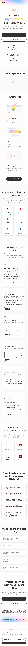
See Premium (14, 40)
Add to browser (8, 282)
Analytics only (20, 639)
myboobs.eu (19, 28)
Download (7, 308)
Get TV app (8, 386)
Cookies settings (8, 639)
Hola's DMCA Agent (20, 619)
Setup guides (8, 414)
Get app (7, 360)
